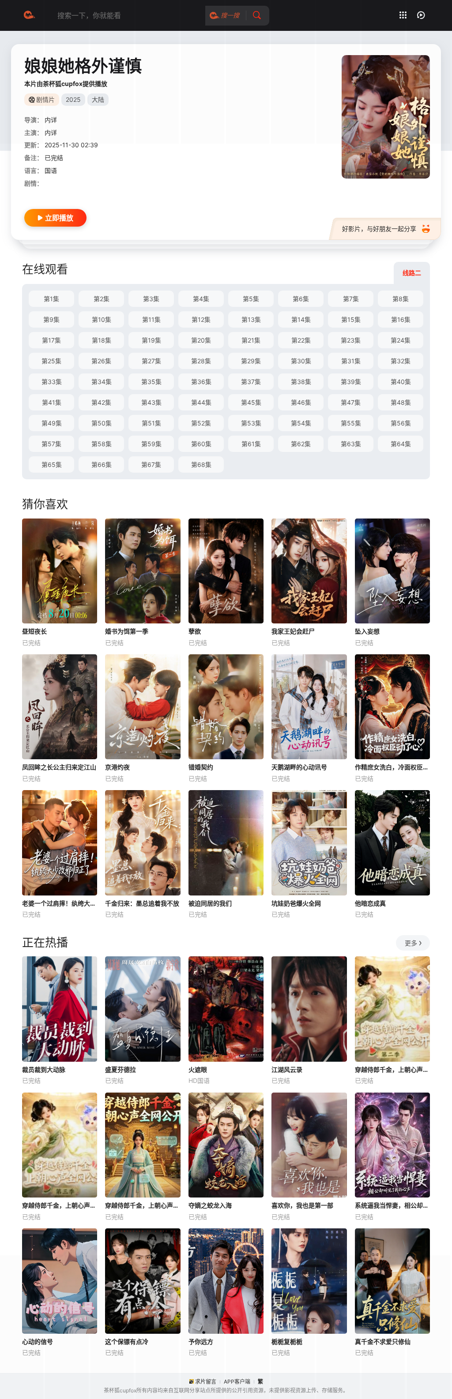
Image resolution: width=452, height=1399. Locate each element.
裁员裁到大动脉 (43, 1069)
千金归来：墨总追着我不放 (142, 903)
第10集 (101, 319)
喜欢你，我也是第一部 (302, 1205)
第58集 (101, 444)
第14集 (301, 319)
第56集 (401, 423)
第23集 (351, 340)
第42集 (101, 402)
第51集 (151, 423)
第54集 (301, 423)
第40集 (401, 381)
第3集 (151, 298)
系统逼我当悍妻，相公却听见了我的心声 (392, 1205)
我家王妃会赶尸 (293, 631)
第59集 (151, 444)
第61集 (251, 444)
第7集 (351, 298)
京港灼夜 (117, 767)
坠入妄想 (367, 631)
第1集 (51, 298)
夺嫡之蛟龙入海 (210, 1205)
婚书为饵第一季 (126, 631)
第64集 (401, 444)
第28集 (201, 361)
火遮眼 (197, 1069)
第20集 (201, 340)
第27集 (151, 361)
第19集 (151, 340)
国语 (51, 170)
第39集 (351, 381)
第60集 (201, 444)
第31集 (351, 361)
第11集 (151, 319)
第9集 (51, 319)
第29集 (251, 361)
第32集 (401, 361)
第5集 (251, 298)
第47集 (351, 402)
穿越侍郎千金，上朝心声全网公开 (142, 1205)
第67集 (151, 464)
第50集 (101, 423)
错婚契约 (200, 767)
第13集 (251, 319)
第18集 (101, 340)
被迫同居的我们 (210, 903)
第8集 (400, 298)
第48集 (401, 402)
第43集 (151, 402)
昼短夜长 (34, 631)
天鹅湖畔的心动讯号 (299, 767)
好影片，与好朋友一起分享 (379, 228)
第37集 (251, 381)
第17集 (51, 340)
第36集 (201, 381)
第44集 (201, 402)
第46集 (301, 402)
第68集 (201, 464)
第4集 (201, 298)
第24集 (401, 340)
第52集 (201, 423)
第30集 (301, 361)
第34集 (101, 381)
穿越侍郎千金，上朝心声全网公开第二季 (392, 1069)
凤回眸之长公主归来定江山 (59, 767)
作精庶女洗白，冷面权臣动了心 (392, 767)
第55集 (351, 423)
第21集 (250, 340)
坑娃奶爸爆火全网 (296, 903)
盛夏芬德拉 (120, 1069)
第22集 (301, 340)
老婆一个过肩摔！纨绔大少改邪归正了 (59, 903)
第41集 (51, 402)
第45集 (251, 402)
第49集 (51, 423)
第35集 (151, 381)
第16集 (401, 319)
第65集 (51, 464)
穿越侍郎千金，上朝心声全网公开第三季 (59, 1205)
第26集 (101, 361)
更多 (411, 943)
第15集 (351, 319)
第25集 (51, 361)
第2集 (101, 298)
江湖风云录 (286, 1069)
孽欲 (194, 631)
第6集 (301, 298)
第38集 (301, 381)
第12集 (201, 319)
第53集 (251, 423)
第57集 (51, 444)
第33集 (51, 381)
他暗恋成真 (370, 903)
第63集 (351, 444)
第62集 (301, 444)
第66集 (101, 464)
